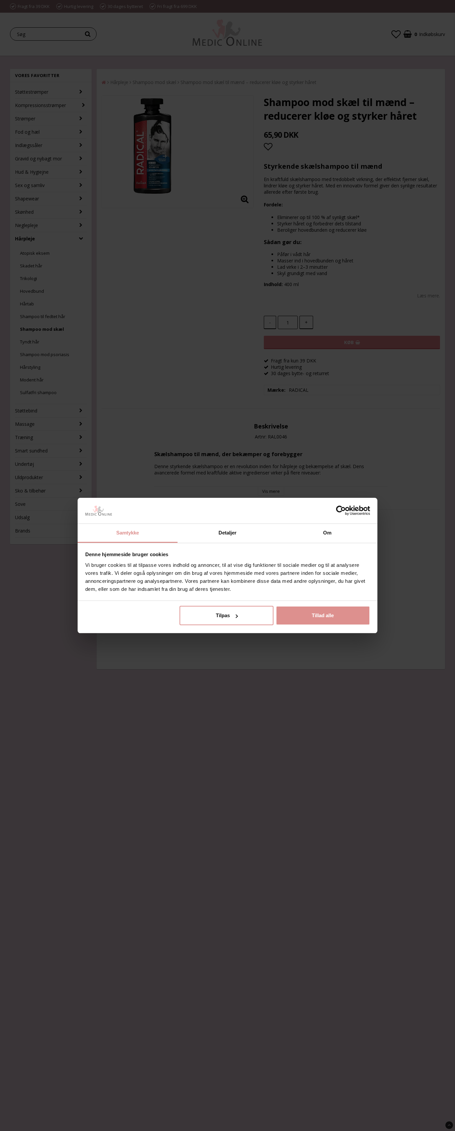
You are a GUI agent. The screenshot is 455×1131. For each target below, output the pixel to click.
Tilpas (223, 615)
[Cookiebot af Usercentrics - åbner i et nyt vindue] (341, 511)
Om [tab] (327, 532)
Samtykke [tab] (127, 532)
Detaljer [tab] (228, 532)
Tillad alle (323, 615)
